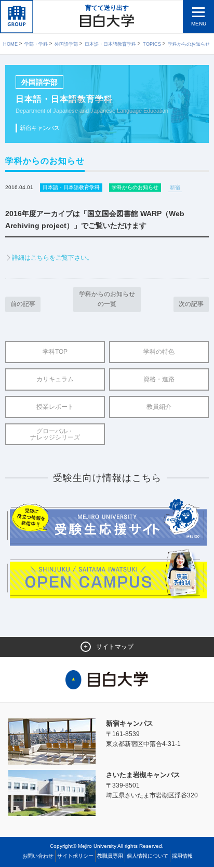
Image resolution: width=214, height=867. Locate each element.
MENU (198, 23)
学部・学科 (36, 44)
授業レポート (55, 406)
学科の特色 (159, 351)
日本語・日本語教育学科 (110, 44)
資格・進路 (159, 379)
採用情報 (182, 856)
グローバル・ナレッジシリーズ (55, 434)
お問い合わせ (38, 856)
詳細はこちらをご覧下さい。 (52, 257)
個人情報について (147, 856)
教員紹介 (158, 406)
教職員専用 (110, 856)
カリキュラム (55, 379)
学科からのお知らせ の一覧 (107, 299)
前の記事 (22, 304)
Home (10, 44)
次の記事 (191, 304)
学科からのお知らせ (189, 44)
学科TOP (55, 351)
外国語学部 (66, 44)
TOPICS (152, 44)
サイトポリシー (75, 856)
